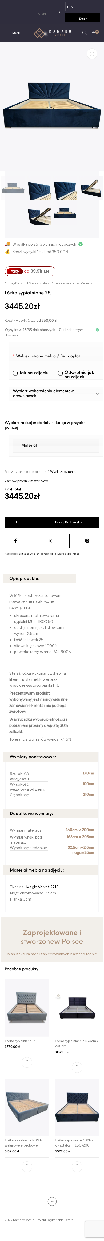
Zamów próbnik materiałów (26, 481)
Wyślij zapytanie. (63, 472)
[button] (56, 394)
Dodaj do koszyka (68, 522)
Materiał (29, 446)
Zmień (83, 19)
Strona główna (13, 283)
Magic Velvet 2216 (42, 887)
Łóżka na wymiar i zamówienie (73, 283)
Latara (68, 1220)
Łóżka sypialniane (38, 283)
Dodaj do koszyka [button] (27, 1062)
